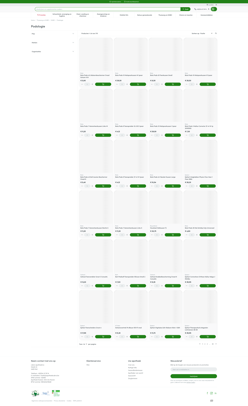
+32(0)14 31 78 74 (43, 373)
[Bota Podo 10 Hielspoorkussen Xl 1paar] (200, 54)
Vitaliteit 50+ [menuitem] (127, 15)
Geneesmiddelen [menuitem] (209, 15)
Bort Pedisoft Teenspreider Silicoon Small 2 (130, 277)
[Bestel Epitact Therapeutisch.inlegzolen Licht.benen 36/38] (208, 336)
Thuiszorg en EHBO (43, 20)
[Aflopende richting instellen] (216, 33)
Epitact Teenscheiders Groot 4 (90, 328)
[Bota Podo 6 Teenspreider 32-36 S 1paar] (130, 105)
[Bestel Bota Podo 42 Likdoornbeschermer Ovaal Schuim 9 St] (103, 84)
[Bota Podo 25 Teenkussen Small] (165, 54)
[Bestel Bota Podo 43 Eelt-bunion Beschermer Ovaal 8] (103, 186)
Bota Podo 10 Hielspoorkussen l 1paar (163, 126)
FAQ (88, 365)
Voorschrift (132, 376)
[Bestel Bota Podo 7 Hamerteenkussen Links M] (103, 135)
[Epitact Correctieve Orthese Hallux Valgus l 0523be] (200, 255)
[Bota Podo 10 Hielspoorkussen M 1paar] (130, 54)
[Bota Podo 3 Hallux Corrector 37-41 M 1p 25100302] (200, 105)
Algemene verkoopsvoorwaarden (42, 401)
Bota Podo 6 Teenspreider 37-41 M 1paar (129, 177)
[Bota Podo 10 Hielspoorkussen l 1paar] (165, 105)
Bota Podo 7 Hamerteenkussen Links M (94, 126)
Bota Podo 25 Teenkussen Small (161, 75)
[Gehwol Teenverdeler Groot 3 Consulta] (95, 255)
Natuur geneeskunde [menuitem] (146, 15)
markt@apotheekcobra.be (49, 375)
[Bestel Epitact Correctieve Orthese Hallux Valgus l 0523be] (208, 285)
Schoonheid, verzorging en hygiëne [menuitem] (62, 15)
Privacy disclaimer (59, 401)
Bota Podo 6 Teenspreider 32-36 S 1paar (129, 126)
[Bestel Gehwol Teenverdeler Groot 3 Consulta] (103, 285)
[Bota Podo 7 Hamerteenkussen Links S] (130, 207)
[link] (200, 344)
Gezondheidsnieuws (135, 370)
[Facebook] (207, 393)
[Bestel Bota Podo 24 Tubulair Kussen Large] (173, 186)
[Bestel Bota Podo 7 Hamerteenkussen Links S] (138, 234)
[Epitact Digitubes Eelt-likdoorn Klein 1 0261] (165, 306)
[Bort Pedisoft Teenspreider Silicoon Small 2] (130, 255)
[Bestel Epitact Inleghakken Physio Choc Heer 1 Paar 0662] (208, 186)
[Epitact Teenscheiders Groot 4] (95, 306)
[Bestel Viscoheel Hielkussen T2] (173, 234)
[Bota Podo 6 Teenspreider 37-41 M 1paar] (130, 156)
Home (33, 20)
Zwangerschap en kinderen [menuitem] (105, 15)
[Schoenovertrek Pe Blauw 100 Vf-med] (130, 306)
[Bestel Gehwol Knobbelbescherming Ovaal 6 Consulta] (173, 285)
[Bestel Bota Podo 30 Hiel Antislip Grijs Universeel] (208, 234)
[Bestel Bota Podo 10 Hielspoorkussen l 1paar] (173, 135)
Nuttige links (132, 367)
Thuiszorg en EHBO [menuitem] (167, 15)
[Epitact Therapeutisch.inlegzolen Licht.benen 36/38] (200, 306)
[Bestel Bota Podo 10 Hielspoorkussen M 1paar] (138, 84)
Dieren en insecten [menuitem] (187, 15)
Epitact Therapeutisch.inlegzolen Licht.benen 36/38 (196, 329)
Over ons (131, 365)
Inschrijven (194, 376)
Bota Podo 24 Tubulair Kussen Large (162, 177)
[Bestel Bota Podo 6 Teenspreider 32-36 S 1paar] (138, 135)
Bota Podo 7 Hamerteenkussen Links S (128, 228)
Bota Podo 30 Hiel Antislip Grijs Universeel (199, 228)
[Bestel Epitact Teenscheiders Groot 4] (103, 336)
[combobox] (108, 9)
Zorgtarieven (132, 378)
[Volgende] (215, 344)
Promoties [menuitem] (42, 15)
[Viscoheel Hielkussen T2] (165, 207)
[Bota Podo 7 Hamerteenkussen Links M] (95, 105)
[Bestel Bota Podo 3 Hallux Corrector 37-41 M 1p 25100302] (208, 135)
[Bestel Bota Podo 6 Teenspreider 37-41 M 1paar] (138, 186)
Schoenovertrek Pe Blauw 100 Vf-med (128, 328)
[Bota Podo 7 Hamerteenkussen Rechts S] (95, 207)
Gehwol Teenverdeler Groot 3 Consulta (93, 277)
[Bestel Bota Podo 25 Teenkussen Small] (173, 84)
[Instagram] (211, 393)
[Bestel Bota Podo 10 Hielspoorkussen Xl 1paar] (208, 84)
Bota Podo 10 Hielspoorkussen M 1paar (129, 75)
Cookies (69, 401)
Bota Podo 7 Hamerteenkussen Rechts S (94, 228)
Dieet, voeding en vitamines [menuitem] (85, 15)
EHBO (53, 20)
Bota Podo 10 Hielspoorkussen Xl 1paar (198, 75)
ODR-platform (77, 401)
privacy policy (191, 382)
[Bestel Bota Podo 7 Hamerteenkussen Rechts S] (103, 234)
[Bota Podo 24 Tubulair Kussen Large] (165, 156)
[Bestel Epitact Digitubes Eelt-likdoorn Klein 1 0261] (173, 336)
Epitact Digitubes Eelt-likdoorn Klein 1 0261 (165, 328)
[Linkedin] (215, 393)
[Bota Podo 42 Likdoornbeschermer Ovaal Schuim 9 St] (95, 54)
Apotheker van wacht (135, 373)
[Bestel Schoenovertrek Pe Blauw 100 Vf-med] (138, 336)
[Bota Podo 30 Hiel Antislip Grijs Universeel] (200, 207)
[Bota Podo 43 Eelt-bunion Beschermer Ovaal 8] (95, 156)
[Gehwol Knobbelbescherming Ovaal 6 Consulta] (165, 255)
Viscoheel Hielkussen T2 (158, 228)
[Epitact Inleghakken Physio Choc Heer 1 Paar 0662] (200, 156)
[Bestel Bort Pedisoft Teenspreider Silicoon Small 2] (138, 285)
